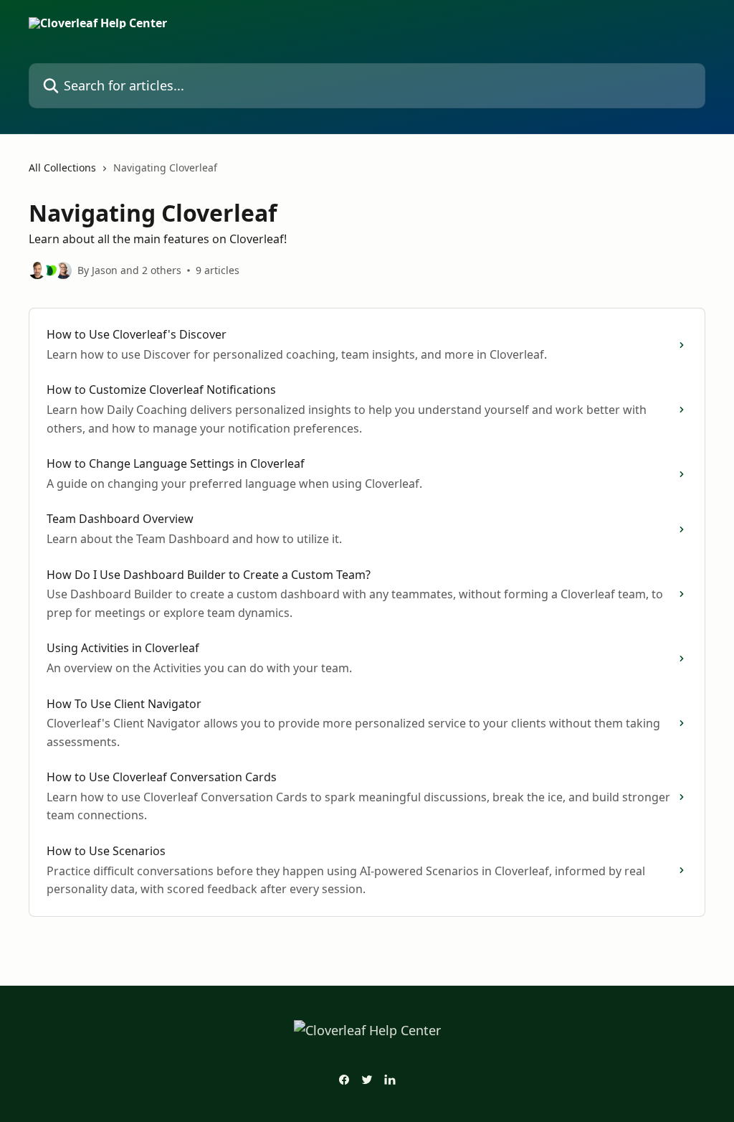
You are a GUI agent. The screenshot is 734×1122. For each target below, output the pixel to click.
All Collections (62, 167)
